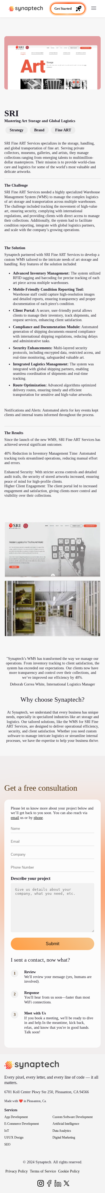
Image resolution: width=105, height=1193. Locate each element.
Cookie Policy (69, 1171)
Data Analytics (61, 1131)
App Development (16, 1117)
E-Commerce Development (21, 1124)
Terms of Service (43, 1171)
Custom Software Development (72, 1117)
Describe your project (30, 878)
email (15, 818)
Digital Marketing (63, 1137)
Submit (52, 943)
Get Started (63, 8)
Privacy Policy (16, 1171)
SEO (7, 1144)
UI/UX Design (13, 1137)
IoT (6, 1131)
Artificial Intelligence (65, 1124)
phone (38, 818)
